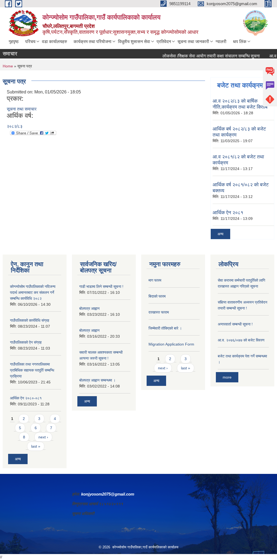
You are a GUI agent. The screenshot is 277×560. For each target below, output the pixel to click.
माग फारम (155, 280)
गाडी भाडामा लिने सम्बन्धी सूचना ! (101, 286)
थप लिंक (239, 41)
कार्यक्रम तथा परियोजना (92, 41)
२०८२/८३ (14, 126)
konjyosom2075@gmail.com (107, 494)
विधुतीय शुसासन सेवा (134, 41)
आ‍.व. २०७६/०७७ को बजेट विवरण (241, 340)
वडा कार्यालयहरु (54, 41)
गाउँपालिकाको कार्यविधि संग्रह (29, 320)
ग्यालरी (221, 41)
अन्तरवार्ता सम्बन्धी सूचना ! (235, 324)
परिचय (30, 41)
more (227, 377)
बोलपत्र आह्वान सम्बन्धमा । (97, 380)
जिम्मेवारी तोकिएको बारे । (165, 328)
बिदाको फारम (157, 296)
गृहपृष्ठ (14, 41)
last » (35, 446)
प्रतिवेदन (164, 41)
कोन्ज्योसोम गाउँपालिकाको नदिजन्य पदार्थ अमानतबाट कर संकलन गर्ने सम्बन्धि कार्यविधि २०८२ (32, 292)
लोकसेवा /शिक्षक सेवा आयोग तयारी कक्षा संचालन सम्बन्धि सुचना (203, 56)
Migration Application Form (171, 344)
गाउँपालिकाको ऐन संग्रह (26, 342)
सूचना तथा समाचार (22, 109)
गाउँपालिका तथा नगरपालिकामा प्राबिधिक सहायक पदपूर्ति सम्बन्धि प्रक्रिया (32, 370)
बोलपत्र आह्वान (89, 308)
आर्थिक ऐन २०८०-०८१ (26, 398)
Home (8, 66)
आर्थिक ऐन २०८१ (228, 212)
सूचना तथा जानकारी (193, 41)
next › (43, 437)
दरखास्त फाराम (159, 312)
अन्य (220, 234)
